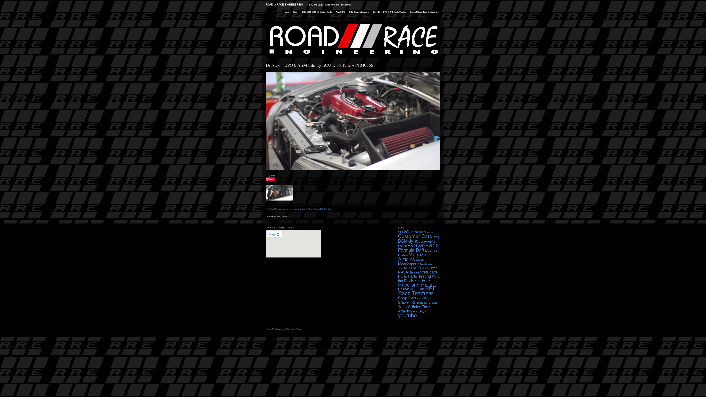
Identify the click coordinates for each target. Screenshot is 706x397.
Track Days (418, 311)
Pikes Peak (421, 280)
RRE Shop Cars (416, 296)
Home (286, 12)
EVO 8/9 (416, 245)
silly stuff (431, 302)
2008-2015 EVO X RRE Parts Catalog (389, 12)
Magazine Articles (414, 257)
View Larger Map (271, 259)
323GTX (420, 232)
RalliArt (403, 288)
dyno (413, 240)
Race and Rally (415, 284)
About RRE (340, 12)
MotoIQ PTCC (429, 268)
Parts (402, 276)
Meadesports (409, 263)
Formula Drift (411, 249)
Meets (423, 264)
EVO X (432, 245)
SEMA (420, 298)
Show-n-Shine (410, 302)
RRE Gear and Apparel (359, 12)
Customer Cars (415, 235)
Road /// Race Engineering (284, 4)
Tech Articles (409, 306)
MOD (417, 267)
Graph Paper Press (293, 329)
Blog (295, 12)
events (429, 241)
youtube (407, 315)
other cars (428, 272)
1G (400, 232)
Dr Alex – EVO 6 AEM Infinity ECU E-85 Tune (308, 65)
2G (406, 231)
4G (412, 231)
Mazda (420, 260)
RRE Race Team (417, 290)
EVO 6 (402, 246)
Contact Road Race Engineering (424, 12)
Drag (436, 237)
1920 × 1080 (293, 209)
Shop (426, 298)
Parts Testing (419, 276)
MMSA (408, 268)
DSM (403, 241)
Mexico (431, 264)
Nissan (414, 271)
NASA (403, 272)
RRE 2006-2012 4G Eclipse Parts (317, 12)
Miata (401, 268)
